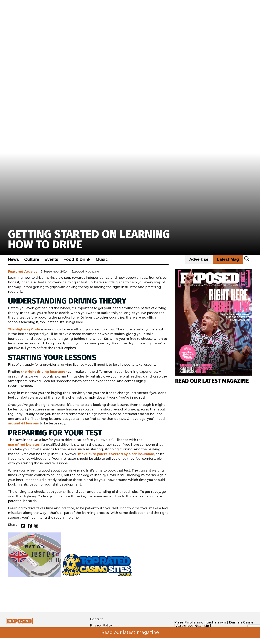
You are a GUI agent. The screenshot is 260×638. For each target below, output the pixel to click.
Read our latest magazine (130, 632)
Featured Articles (22, 271)
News (13, 259)
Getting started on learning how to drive (89, 239)
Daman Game (241, 622)
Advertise (198, 259)
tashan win (216, 622)
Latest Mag (228, 259)
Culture (31, 259)
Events (51, 259)
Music (102, 259)
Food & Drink (76, 259)
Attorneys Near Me (192, 625)
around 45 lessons (23, 423)
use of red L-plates (24, 444)
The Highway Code (24, 329)
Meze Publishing (189, 622)
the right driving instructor (44, 371)
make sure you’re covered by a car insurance (116, 454)
